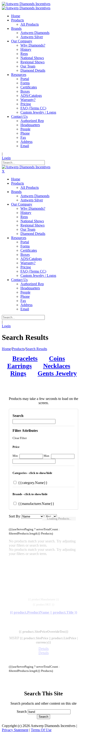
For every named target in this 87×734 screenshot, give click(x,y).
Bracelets (25, 358)
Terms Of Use (41, 730)
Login (6, 158)
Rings (18, 373)
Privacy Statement (15, 730)
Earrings (19, 365)
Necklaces (56, 365)
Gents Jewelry (57, 373)
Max (46, 455)
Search (22, 712)
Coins (57, 358)
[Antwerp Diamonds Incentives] (26, 4)
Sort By (14, 516)
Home (6, 349)
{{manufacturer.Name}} (35, 504)
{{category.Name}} (32, 483)
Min (15, 455)
